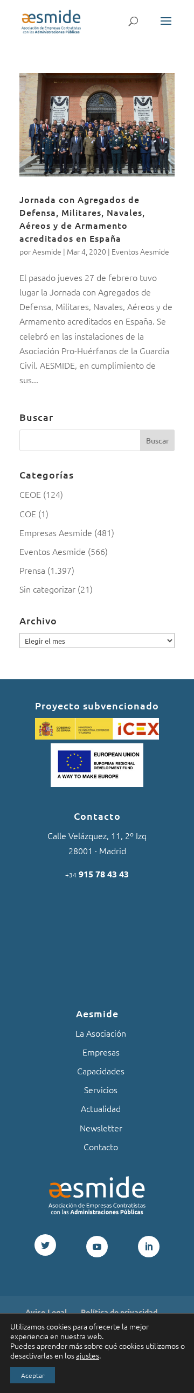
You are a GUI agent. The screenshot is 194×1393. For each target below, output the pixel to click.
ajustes (87, 1355)
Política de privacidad (119, 1312)
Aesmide (46, 251)
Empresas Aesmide (55, 532)
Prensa (32, 570)
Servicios (100, 1089)
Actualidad (101, 1108)
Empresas (101, 1052)
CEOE (30, 494)
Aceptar (32, 1375)
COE (27, 513)
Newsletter (101, 1128)
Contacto (101, 1146)
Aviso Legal (46, 1312)
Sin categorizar (47, 589)
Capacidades (100, 1071)
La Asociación (100, 1033)
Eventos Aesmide (140, 251)
